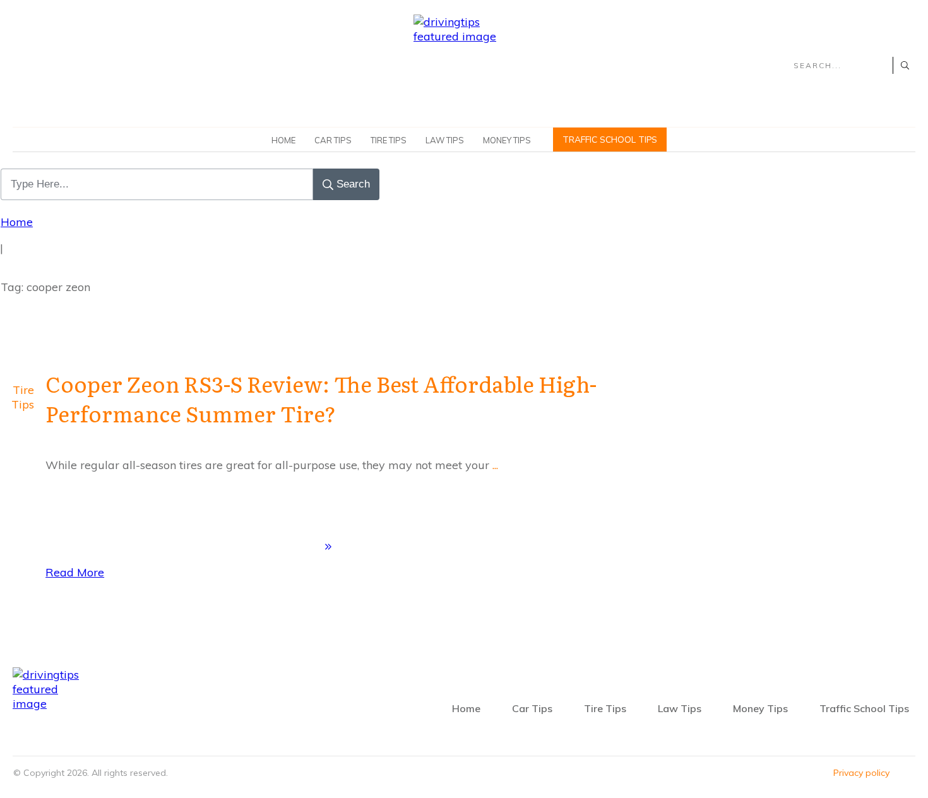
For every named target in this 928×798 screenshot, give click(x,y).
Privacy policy (861, 772)
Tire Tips (22, 397)
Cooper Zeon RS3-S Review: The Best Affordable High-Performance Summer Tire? (321, 398)
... (495, 465)
